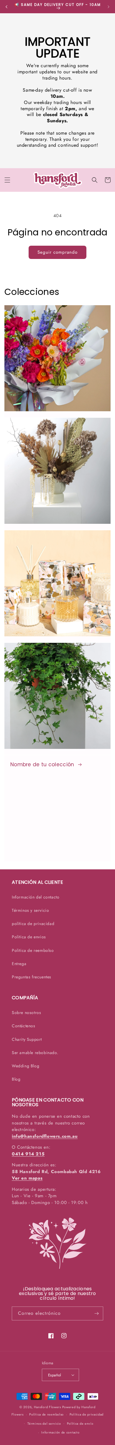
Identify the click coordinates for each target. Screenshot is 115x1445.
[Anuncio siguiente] (108, 6)
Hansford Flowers (47, 1407)
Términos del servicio (44, 1423)
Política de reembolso (46, 1414)
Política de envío (80, 1423)
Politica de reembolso (33, 950)
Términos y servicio (30, 910)
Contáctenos (23, 1026)
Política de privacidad (87, 1414)
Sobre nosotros (26, 1012)
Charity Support (27, 1039)
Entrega (19, 964)
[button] (7, 180)
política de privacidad (33, 924)
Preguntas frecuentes (31, 977)
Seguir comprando (57, 252)
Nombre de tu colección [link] (43, 764)
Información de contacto (60, 1432)
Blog (16, 1079)
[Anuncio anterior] (6, 6)
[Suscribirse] (96, 1313)
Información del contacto (35, 897)
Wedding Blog (25, 1066)
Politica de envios (29, 937)
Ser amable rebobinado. (35, 1053)
